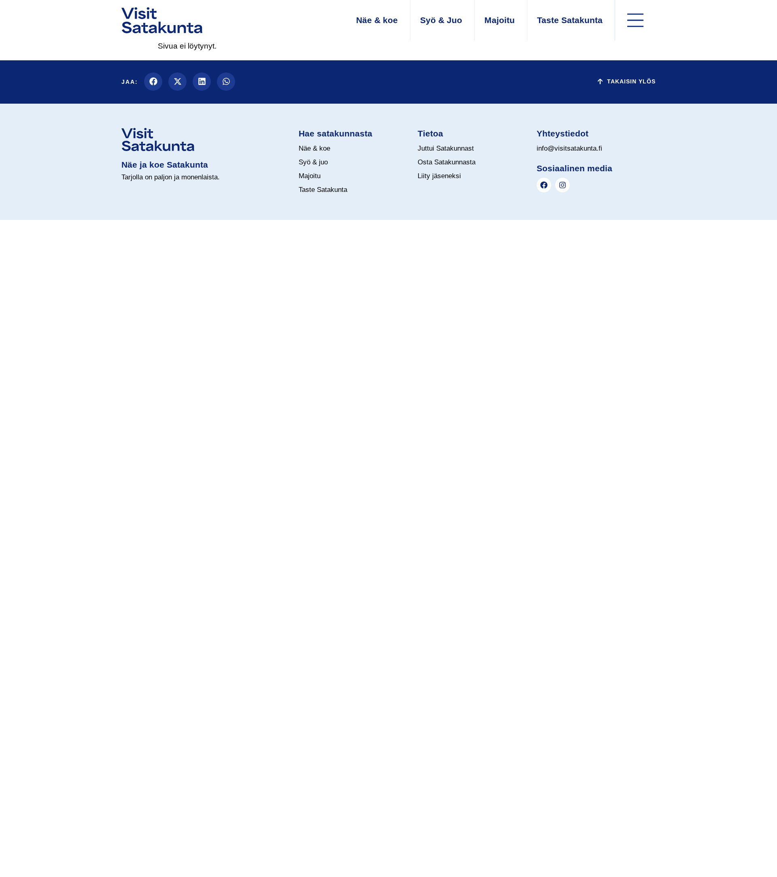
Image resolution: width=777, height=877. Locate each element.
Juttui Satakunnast (135, 382)
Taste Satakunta (130, 342)
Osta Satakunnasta (136, 362)
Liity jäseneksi (127, 402)
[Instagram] (562, 185)
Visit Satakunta (128, 321)
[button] (153, 81)
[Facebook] (544, 185)
